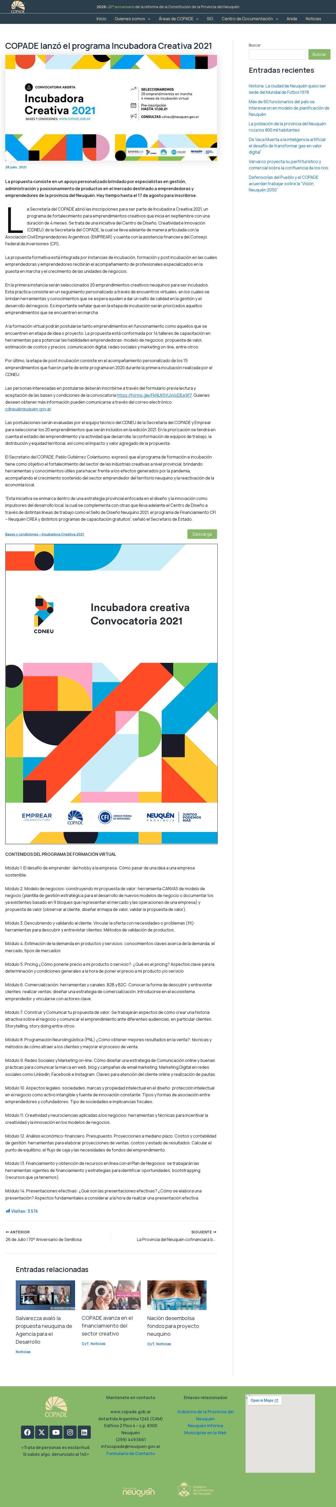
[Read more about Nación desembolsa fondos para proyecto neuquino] (177, 1295)
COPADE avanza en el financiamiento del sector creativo (107, 1325)
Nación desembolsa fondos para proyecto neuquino (173, 1326)
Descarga (202, 534)
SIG (210, 19)
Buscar (255, 45)
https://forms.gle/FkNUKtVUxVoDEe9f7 (154, 395)
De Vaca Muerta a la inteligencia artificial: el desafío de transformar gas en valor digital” (288, 146)
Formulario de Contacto (131, 1453)
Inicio (101, 19)
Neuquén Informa (205, 1425)
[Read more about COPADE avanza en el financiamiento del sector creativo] (111, 1294)
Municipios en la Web (205, 1433)
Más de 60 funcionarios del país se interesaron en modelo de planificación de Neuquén (289, 108)
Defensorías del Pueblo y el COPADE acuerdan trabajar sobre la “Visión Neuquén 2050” (283, 183)
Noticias (313, 19)
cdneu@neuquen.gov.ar (28, 409)
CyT (85, 1343)
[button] (147, 18)
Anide (292, 19)
